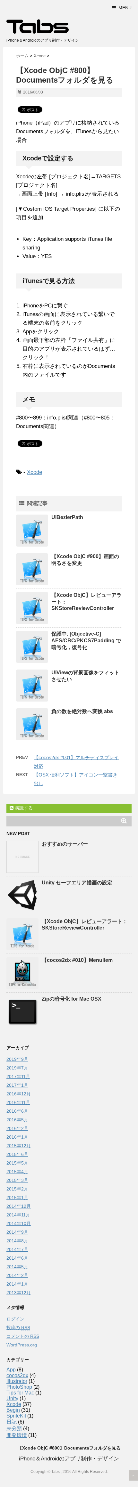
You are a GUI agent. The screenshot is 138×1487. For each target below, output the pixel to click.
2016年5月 (17, 1119)
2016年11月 (18, 1102)
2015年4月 (17, 1171)
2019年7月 (17, 1067)
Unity (12, 1398)
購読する (23, 807)
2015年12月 (18, 1145)
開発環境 (16, 1435)
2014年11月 (18, 1214)
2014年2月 (17, 1275)
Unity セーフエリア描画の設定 (77, 882)
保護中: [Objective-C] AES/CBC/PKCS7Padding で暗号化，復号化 (86, 640)
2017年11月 (18, 1076)
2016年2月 (17, 1128)
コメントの (22, 1336)
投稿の (18, 1327)
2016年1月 (17, 1137)
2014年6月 (17, 1258)
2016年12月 (18, 1093)
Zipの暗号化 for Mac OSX (71, 999)
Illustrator (16, 1381)
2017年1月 (17, 1085)
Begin (13, 1410)
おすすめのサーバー (65, 844)
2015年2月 (17, 1188)
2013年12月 (18, 1292)
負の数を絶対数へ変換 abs (82, 711)
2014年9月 (17, 1232)
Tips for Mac (20, 1392)
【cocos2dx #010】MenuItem (77, 960)
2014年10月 (18, 1223)
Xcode (34, 472)
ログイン (15, 1318)
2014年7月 (17, 1249)
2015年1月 (17, 1197)
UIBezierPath (67, 517)
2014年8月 (17, 1240)
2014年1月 (17, 1284)
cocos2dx (17, 1375)
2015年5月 (17, 1163)
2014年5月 (17, 1266)
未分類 (14, 1428)
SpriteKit (16, 1415)
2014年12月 (18, 1206)
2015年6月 (17, 1154)
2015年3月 (17, 1180)
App (11, 1369)
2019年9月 (17, 1059)
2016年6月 (17, 1111)
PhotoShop (19, 1387)
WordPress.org (21, 1344)
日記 (11, 1422)
